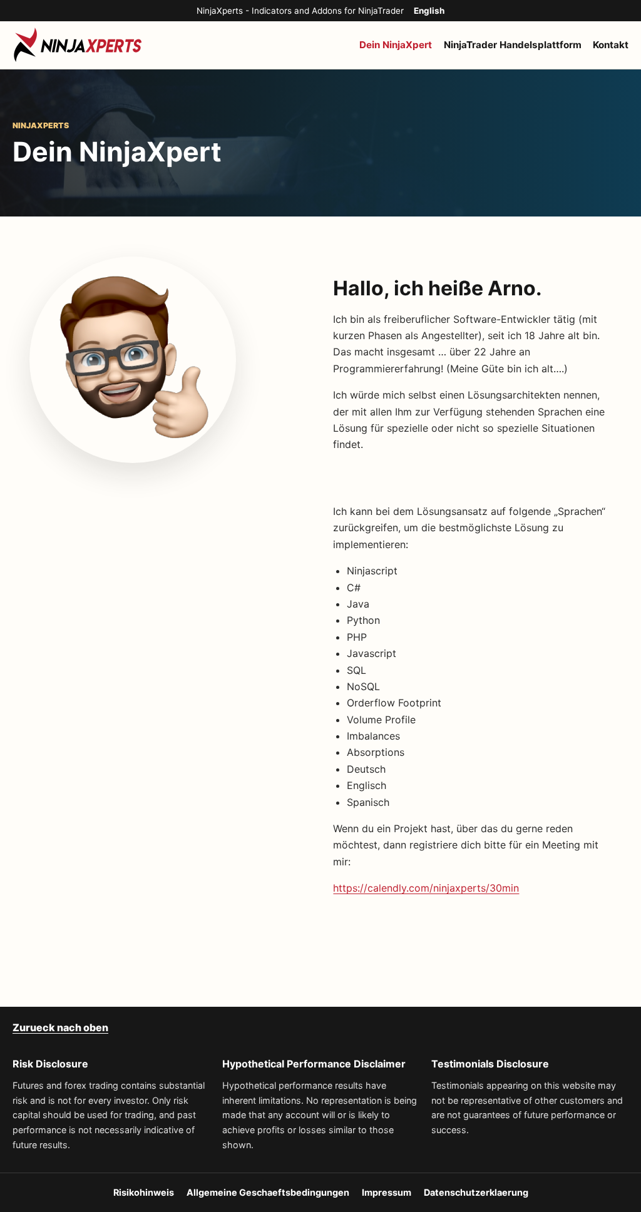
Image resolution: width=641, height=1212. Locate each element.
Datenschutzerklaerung (476, 1192)
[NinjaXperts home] (78, 45)
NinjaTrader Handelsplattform (513, 45)
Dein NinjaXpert (395, 45)
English (429, 11)
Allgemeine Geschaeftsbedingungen (268, 1192)
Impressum (386, 1192)
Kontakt (610, 45)
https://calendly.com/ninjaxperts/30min (426, 888)
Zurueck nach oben (60, 1027)
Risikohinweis (143, 1192)
